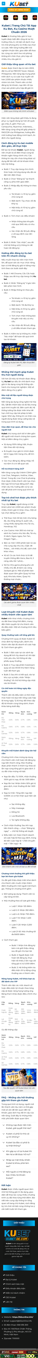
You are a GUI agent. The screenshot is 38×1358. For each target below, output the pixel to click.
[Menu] (3, 3)
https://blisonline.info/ (22, 1317)
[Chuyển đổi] (4, 1125)
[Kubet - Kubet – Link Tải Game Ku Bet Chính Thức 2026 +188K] (19, 3)
